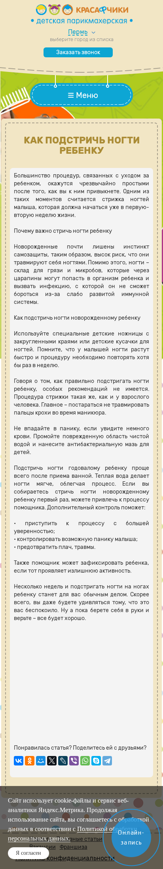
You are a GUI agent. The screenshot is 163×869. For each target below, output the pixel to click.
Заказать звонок (78, 52)
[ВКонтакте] (18, 760)
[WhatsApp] (85, 760)
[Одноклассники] (29, 760)
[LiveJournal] (63, 760)
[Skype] (96, 760)
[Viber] (74, 760)
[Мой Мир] (40, 760)
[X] (52, 760)
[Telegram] (107, 760)
